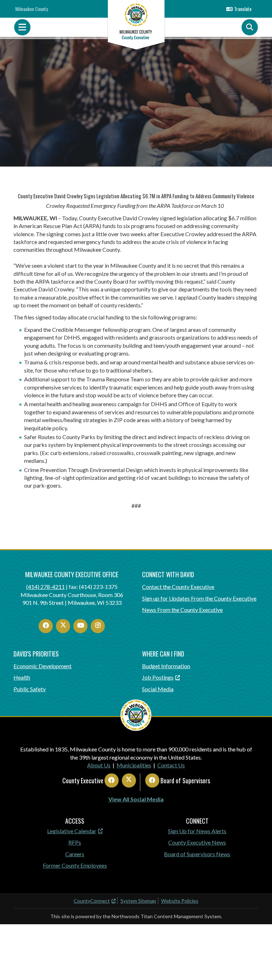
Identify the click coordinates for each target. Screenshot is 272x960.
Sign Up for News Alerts (197, 831)
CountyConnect (92, 901)
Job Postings (158, 677)
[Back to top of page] (257, 943)
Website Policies (179, 901)
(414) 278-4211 (45, 586)
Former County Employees (75, 865)
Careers (74, 854)
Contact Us (171, 765)
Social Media (158, 689)
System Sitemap (138, 901)
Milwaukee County (31, 8)
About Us (98, 765)
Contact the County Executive (178, 586)
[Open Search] (250, 27)
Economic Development (42, 666)
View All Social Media (136, 799)
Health (21, 677)
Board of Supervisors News (197, 854)
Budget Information (166, 666)
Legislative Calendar (71, 831)
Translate (242, 8)
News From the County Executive (182, 609)
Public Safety (29, 689)
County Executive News (197, 842)
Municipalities (134, 765)
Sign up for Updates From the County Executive (199, 598)
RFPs (74, 842)
